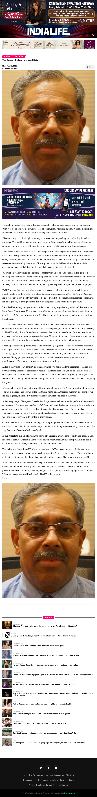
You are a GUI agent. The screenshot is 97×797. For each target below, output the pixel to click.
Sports (71, 779)
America (40, 775)
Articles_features (14, 56)
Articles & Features (36, 784)
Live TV (32, 775)
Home (25, 775)
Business (44, 779)
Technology (27, 779)
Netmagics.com (69, 793)
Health (36, 779)
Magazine (63, 779)
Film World (70, 775)
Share (91, 67)
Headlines (49, 775)
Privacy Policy (51, 784)
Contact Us (63, 784)
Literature (54, 779)
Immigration (59, 775)
